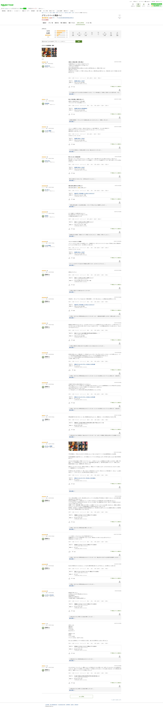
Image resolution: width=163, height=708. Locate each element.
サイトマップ (141, 1)
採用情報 (68, 704)
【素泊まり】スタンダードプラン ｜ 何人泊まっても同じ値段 (84, 364)
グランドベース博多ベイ (52, 15)
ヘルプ (130, 1)
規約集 (72, 704)
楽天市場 (153, 1)
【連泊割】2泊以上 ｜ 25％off (79, 81)
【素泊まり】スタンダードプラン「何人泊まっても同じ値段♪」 (85, 478)
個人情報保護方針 (53, 704)
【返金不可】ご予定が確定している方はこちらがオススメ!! (84, 193)
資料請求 (76, 704)
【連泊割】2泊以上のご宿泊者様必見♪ (80, 108)
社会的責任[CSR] (61, 704)
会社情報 (47, 704)
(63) (63, 22)
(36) (80, 22)
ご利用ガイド (135, 1)
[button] (46, 52)
